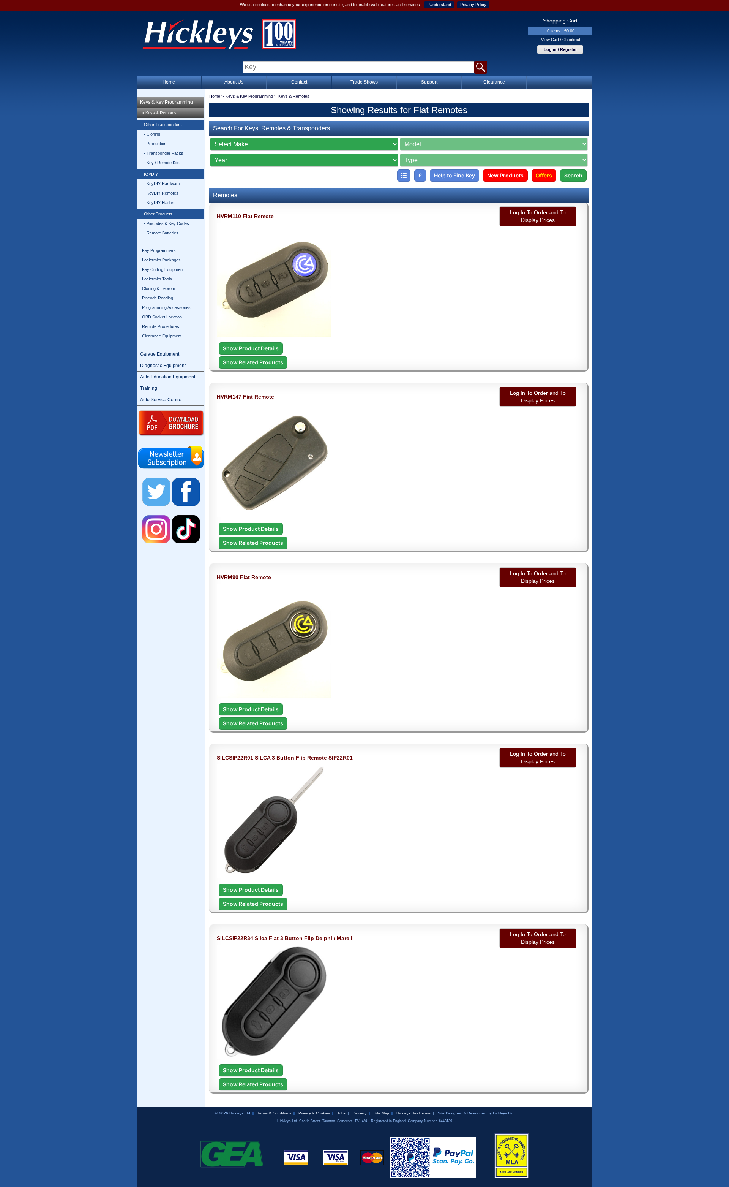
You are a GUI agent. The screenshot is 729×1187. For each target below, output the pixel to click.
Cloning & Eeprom (158, 288)
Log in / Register (560, 49)
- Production (155, 143)
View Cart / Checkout (560, 39)
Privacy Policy (473, 4)
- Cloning (152, 134)
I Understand (439, 4)
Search (573, 175)
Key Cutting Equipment (163, 269)
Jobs (341, 1113)
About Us (233, 82)
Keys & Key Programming (166, 102)
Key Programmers (159, 250)
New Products (505, 175)
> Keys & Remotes (159, 113)
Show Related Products (253, 362)
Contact (299, 82)
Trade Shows (364, 82)
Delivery (359, 1113)
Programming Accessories (166, 307)
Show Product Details (251, 348)
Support (429, 82)
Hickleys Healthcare (413, 1113)
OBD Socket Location (162, 317)
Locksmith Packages (161, 260)
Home (169, 82)
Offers (544, 175)
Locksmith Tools (157, 279)
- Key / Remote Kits (162, 162)
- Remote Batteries (161, 233)
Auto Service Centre (160, 399)
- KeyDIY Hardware (162, 183)
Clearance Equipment (161, 336)
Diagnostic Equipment (163, 365)
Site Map (381, 1113)
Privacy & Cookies (314, 1113)
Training (148, 388)
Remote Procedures (160, 326)
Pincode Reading (157, 298)
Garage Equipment (159, 354)
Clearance (494, 82)
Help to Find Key (454, 175)
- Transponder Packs (163, 153)
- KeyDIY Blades (159, 202)
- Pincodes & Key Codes (166, 223)
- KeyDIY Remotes (161, 193)
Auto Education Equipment (167, 377)
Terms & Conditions (274, 1113)
